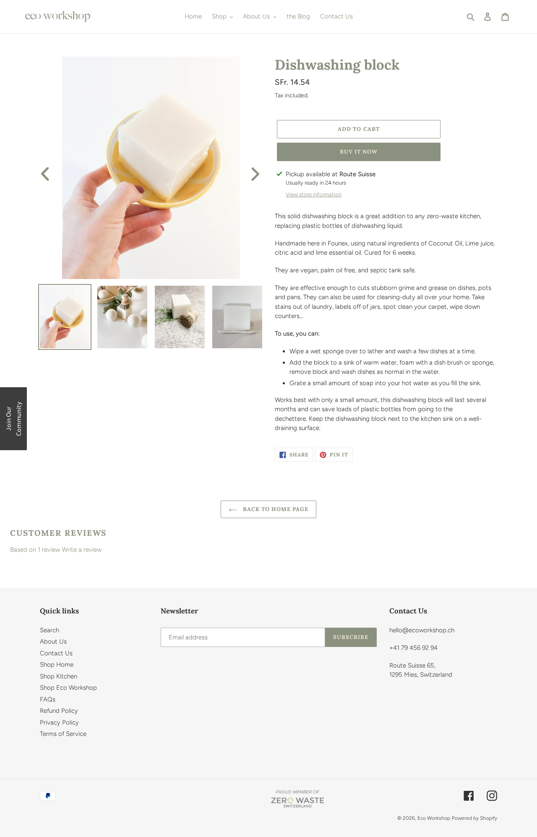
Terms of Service (63, 734)
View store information (313, 194)
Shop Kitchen (58, 676)
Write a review (82, 549)
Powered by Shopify (474, 818)
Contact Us (56, 653)
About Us (53, 641)
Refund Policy (59, 710)
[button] (13, 418)
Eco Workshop (433, 818)
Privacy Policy (59, 722)
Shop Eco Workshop (68, 687)
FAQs (47, 699)
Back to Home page (274, 509)
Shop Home (56, 664)
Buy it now (359, 151)
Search (49, 630)
